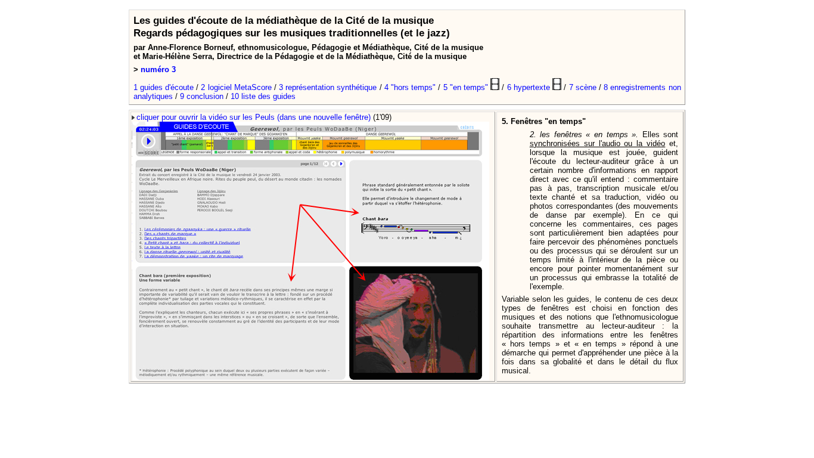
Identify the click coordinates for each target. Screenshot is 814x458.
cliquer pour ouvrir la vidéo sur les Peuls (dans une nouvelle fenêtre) (253, 117)
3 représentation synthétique (328, 87)
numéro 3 (158, 69)
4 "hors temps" (410, 87)
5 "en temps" (467, 87)
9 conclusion (201, 96)
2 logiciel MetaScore (236, 87)
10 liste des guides (263, 96)
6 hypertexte (529, 87)
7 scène (582, 87)
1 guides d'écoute (163, 87)
